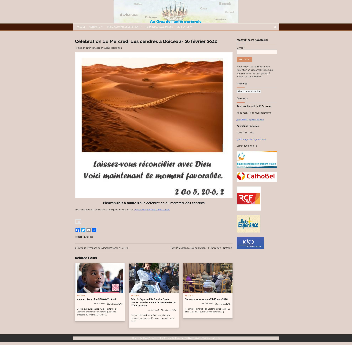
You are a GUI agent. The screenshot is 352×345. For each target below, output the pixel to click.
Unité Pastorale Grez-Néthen (165, 338)
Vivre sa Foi (183, 27)
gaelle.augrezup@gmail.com (251, 139)
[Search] (275, 27)
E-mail (241, 48)
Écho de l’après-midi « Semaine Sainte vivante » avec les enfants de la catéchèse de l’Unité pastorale (153, 302)
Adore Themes (211, 338)
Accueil (81, 27)
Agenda (89, 237)
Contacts (94, 27)
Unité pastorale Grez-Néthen (122, 27)
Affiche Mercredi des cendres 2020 (152, 209)
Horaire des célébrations (159, 27)
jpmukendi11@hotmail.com (250, 119)
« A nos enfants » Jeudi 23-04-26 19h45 (96, 299)
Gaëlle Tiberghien (113, 48)
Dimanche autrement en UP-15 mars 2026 (206, 299)
